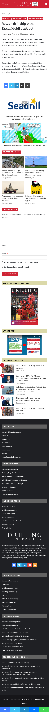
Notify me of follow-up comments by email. (21, 262)
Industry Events (8, 524)
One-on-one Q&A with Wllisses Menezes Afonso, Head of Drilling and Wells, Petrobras (31, 378)
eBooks (4, 595)
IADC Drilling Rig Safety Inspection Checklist (19, 640)
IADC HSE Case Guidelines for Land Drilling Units (21, 684)
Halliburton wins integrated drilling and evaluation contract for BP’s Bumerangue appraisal (31, 389)
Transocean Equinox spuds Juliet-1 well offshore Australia (12, 198)
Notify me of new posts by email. (17, 267)
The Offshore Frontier (35, 19)
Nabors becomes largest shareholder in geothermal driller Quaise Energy (12, 172)
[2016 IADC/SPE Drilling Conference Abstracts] (8, 411)
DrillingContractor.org (13, 699)
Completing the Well (10, 469)
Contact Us (6, 439)
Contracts (5, 584)
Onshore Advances (9, 487)
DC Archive (6, 443)
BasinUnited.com (8, 506)
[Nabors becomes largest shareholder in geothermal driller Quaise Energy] (13, 162)
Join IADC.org (7, 528)
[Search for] (46, 4)
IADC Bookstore (8, 517)
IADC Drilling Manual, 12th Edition (15, 632)
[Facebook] (6, 85)
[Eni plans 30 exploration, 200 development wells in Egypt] (36, 187)
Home (5, 14)
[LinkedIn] (16, 85)
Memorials (6, 450)
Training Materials (9, 609)
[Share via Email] (22, 85)
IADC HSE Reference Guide (12, 643)
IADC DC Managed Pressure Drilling (15, 662)
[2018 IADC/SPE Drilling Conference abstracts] (8, 369)
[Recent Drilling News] (24, 324)
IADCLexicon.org (8, 514)
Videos (4, 453)
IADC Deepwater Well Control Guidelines (17, 629)
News (11, 14)
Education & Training (10, 599)
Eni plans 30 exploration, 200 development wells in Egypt (35, 198)
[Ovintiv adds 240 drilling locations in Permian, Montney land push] (36, 162)
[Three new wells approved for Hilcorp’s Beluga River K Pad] (8, 401)
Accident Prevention (10, 581)
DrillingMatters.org (9, 510)
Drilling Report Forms (10, 588)
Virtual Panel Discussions (11, 457)
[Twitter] (11, 85)
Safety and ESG (7, 491)
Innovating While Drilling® (12, 484)
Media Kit (5, 436)
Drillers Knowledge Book (11, 622)
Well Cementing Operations (12, 650)
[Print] (27, 85)
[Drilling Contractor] (24, 4)
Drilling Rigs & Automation (12, 473)
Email (5, 254)
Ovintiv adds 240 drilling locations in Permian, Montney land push (34, 172)
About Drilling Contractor (11, 432)
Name (5, 245)
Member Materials (9, 602)
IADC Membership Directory (12, 521)
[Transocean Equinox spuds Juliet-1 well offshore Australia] (13, 187)
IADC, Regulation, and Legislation (14, 480)
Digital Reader (7, 446)
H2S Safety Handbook (10, 625)
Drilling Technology (9, 592)
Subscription (7, 606)
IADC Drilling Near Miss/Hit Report (15, 636)
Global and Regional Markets (11, 19)
